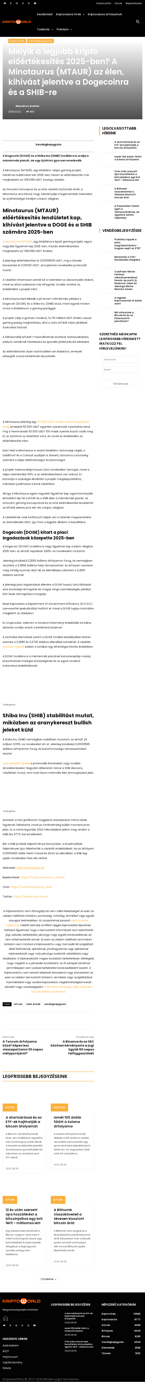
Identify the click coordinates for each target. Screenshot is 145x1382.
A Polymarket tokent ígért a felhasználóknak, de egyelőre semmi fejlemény (126, 211)
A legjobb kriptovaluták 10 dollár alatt (128, 300)
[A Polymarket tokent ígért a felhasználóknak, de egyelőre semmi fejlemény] (105, 209)
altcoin (18, 1004)
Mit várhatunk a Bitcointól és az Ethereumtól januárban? (124, 317)
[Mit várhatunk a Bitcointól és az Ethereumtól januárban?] (105, 315)
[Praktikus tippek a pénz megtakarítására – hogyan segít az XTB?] (105, 242)
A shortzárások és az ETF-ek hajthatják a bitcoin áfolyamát (24, 1122)
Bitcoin (9, 1107)
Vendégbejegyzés (40, 41)
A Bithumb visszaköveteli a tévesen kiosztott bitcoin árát (69, 1216)
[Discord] (5, 3)
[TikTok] (23, 3)
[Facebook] (11, 3)
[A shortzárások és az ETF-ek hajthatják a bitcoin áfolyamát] (24, 1098)
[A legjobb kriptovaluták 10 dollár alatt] (105, 300)
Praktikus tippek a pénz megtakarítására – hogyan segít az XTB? (127, 244)
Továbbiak (47, 1279)
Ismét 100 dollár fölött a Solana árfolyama (67, 1122)
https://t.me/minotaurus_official (42, 877)
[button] (137, 21)
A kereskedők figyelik (16, 763)
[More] (46, 130)
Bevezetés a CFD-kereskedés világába (127, 258)
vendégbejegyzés (55, 1004)
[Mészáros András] (11, 106)
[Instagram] (17, 3)
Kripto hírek (17, 41)
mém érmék (33, 1004)
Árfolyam (59, 1107)
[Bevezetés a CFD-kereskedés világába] (105, 260)
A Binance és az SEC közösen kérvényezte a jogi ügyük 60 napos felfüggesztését (72, 1047)
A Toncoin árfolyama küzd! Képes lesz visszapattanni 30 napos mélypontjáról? (23, 1047)
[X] (29, 3)
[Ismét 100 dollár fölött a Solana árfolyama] (72, 1098)
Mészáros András (27, 106)
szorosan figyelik (13, 647)
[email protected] (23, 1319)
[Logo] (17, 22)
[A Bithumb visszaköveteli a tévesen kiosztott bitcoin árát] (72, 1191)
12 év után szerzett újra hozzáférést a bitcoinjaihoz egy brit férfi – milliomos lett (24, 1216)
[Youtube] (35, 3)
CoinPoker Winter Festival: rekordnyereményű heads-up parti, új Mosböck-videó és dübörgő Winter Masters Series (125, 280)
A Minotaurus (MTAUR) (17, 241)
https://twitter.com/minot (30, 896)
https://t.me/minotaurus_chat (31, 887)
